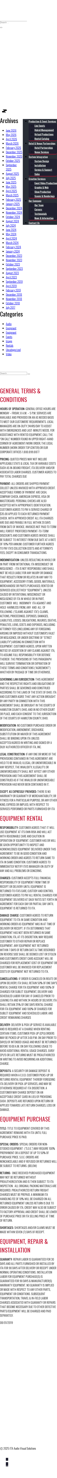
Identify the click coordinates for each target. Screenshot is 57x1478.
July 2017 (10, 307)
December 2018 (14, 294)
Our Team (39, 205)
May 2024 (11, 234)
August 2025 (12, 173)
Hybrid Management (44, 130)
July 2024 (11, 225)
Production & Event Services (42, 121)
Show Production (42, 192)
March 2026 (12, 143)
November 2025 (14, 156)
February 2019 (13, 290)
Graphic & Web (41, 187)
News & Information (43, 218)
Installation (40, 165)
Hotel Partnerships (43, 148)
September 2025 (11, 167)
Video (9, 354)
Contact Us (34, 223)
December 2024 (14, 208)
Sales (37, 174)
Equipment (11, 328)
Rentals (9, 345)
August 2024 (12, 221)
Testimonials (40, 214)
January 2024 (13, 251)
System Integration (38, 157)
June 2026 (11, 130)
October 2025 (13, 160)
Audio (9, 324)
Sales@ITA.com (15, 1373)
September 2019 (14, 281)
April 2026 (11, 139)
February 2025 (13, 199)
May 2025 (11, 186)
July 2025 (11, 178)
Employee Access (8, 1440)
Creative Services (37, 179)
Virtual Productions (43, 134)
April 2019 (11, 286)
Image (9, 341)
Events (9, 337)
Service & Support (43, 170)
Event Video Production (45, 183)
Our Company (35, 201)
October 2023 (13, 264)
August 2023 (12, 273)
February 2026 (13, 147)
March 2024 (12, 242)
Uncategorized (13, 350)
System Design (41, 161)
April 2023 (11, 277)
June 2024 (11, 230)
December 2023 (14, 255)
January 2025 (13, 204)
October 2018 (13, 303)
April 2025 (11, 191)
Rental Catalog (41, 138)
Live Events (39, 126)
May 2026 (11, 135)
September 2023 (14, 268)
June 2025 (11, 182)
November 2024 (14, 212)
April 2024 (11, 238)
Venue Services (41, 152)
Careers (38, 209)
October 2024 (13, 217)
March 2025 (12, 195)
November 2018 (14, 299)
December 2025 (14, 152)
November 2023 (14, 260)
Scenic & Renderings (44, 196)
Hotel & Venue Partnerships (42, 143)
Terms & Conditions (10, 1435)
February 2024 (13, 247)
